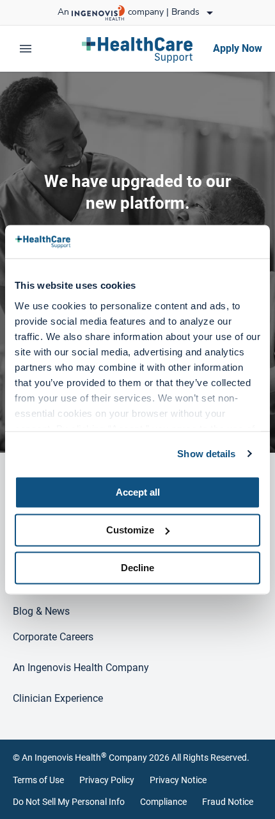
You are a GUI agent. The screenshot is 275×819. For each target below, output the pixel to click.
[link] (137, 49)
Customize (130, 529)
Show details (206, 453)
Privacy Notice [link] (178, 780)
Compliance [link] (163, 802)
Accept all (138, 492)
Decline (137, 567)
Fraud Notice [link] (227, 802)
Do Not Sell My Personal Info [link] (69, 802)
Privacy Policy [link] (106, 780)
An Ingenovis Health (64, 757)
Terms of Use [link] (38, 780)
